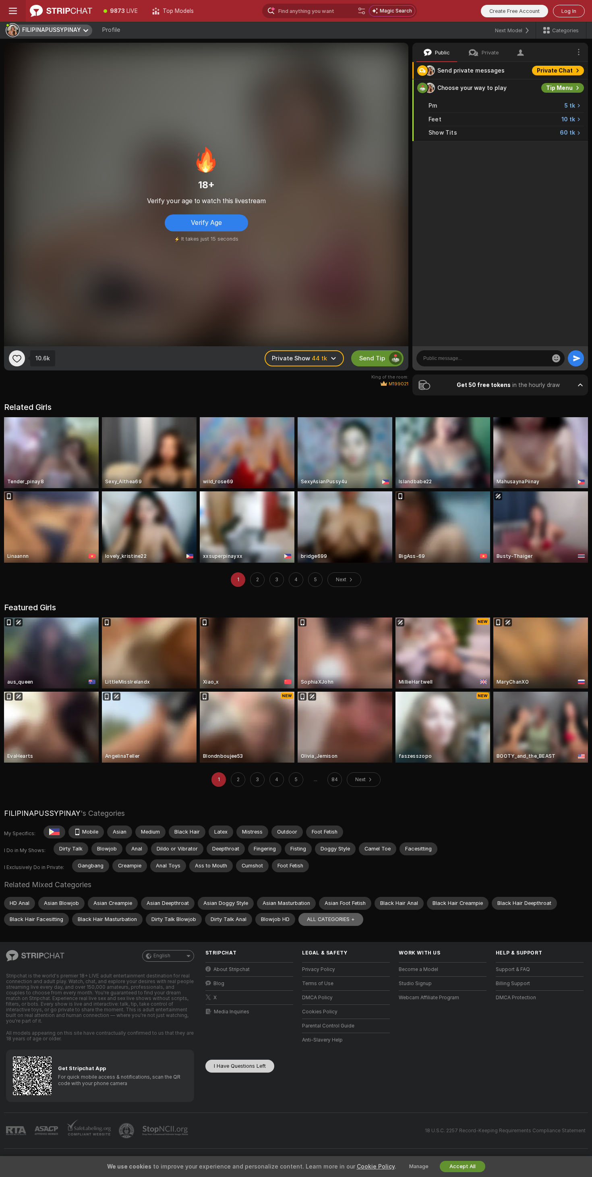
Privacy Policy (318, 969)
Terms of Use (317, 983)
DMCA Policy (317, 997)
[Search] (361, 11)
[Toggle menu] (13, 11)
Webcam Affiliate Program (429, 997)
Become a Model (418, 969)
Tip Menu (559, 88)
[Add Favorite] (17, 358)
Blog (218, 983)
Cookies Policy (319, 1012)
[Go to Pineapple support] (127, 1130)
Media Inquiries (231, 1012)
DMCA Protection (516, 997)
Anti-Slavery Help (322, 1040)
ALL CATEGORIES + (331, 919)
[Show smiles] (556, 358)
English (161, 956)
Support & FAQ (513, 969)
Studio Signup (415, 983)
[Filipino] (54, 832)
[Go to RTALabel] (17, 1131)
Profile (111, 29)
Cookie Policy (376, 1166)
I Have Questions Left (240, 1066)
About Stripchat (231, 969)
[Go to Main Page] (61, 11)
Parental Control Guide (328, 1026)
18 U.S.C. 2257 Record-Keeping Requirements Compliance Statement (505, 1130)
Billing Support (513, 983)
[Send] (576, 358)
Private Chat (555, 70)
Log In (568, 11)
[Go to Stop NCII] (166, 1130)
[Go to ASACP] (47, 1130)
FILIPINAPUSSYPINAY (42, 813)
